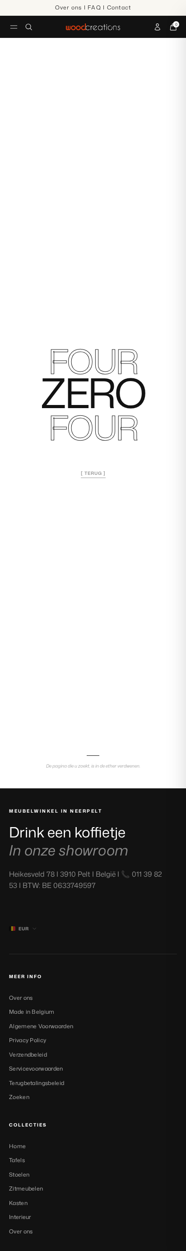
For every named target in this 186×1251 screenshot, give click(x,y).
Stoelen (19, 1174)
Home (17, 1146)
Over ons (21, 998)
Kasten (18, 1203)
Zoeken (19, 1097)
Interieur (20, 1217)
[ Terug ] (93, 473)
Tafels (17, 1160)
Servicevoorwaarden (36, 1068)
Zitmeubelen (26, 1188)
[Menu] (14, 27)
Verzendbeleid (28, 1054)
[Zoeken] (29, 27)
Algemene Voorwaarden (41, 1026)
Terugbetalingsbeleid (36, 1083)
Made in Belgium (32, 1012)
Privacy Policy (27, 1040)
